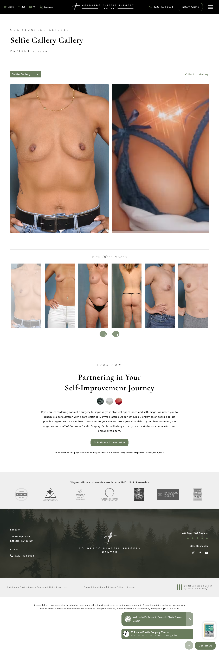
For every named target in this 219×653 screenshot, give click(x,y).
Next (202, 241)
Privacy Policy (115, 587)
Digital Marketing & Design (198, 587)
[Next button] (115, 334)
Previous (18, 241)
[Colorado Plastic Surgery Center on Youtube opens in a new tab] (206, 553)
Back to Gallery (198, 74)
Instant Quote (190, 7)
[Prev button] (103, 334)
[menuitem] (193, 553)
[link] (161, 7)
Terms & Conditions (94, 587)
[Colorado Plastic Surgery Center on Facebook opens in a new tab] (200, 553)
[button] (210, 7)
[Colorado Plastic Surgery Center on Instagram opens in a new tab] (193, 553)
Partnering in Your (109, 378)
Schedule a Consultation (109, 442)
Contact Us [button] (205, 645)
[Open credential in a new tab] (21, 494)
